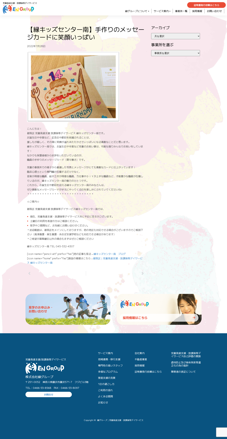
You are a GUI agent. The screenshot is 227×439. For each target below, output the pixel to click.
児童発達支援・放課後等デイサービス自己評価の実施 (186, 354)
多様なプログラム (108, 371)
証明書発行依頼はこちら (148, 371)
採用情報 (197, 11)
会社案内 (140, 353)
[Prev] (56, 273)
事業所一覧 (181, 11)
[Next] (115, 273)
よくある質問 (105, 396)
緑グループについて (136, 11)
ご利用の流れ (105, 390)
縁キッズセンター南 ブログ (110, 254)
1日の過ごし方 (106, 384)
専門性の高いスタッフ (110, 365)
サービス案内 (161, 11)
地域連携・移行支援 (109, 359)
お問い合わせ (214, 11)
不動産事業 (141, 359)
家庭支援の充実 (106, 378)
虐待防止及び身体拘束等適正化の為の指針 (186, 363)
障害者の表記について (183, 371)
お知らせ (103, 402)
